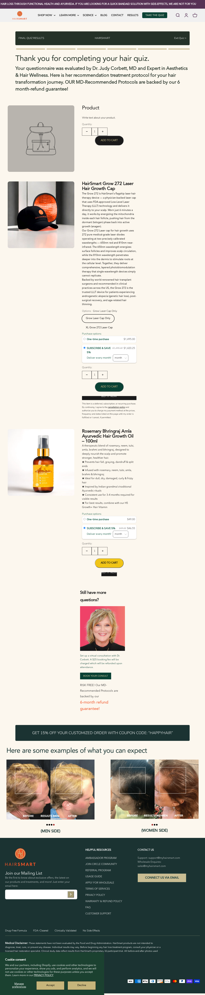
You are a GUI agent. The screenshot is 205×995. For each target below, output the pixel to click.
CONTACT (117, 15)
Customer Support (98, 914)
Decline (81, 985)
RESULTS (132, 15)
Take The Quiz (154, 15)
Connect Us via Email (162, 877)
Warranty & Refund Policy (103, 901)
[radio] (84, 339)
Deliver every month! (99, 358)
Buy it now (109, 397)
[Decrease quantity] (87, 132)
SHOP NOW (45, 15)
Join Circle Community (101, 864)
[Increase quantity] (102, 132)
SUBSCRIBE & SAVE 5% (99, 350)
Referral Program (98, 870)
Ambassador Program (101, 858)
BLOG (103, 15)
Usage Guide (93, 876)
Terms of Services (97, 889)
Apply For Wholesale (99, 883)
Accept (50, 985)
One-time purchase (98, 339)
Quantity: (87, 124)
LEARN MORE (67, 15)
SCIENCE (88, 15)
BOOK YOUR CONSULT (95, 676)
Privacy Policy (43, 975)
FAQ (87, 907)
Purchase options (91, 334)
